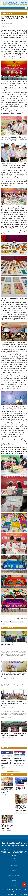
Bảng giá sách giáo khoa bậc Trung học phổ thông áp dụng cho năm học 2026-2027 (6, 762)
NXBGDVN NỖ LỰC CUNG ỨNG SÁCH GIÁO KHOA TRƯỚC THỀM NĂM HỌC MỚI (7, 826)
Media (14, 873)
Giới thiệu (14, 860)
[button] (9, 770)
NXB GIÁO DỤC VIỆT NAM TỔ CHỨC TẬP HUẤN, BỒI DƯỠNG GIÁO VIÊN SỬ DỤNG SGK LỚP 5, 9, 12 (13, 674)
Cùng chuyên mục (8, 628)
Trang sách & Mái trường (14, 875)
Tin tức (14, 863)
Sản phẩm (14, 865)
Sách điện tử (14, 868)
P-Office (14, 883)
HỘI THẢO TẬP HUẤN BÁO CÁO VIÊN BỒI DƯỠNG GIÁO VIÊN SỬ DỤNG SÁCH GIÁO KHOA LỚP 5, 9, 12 (13, 703)
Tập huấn (14, 870)
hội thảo (3, 624)
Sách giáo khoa (13, 621)
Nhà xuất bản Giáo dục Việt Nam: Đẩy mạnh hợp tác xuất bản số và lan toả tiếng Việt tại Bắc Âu (7, 790)
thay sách (21, 621)
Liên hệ (14, 885)
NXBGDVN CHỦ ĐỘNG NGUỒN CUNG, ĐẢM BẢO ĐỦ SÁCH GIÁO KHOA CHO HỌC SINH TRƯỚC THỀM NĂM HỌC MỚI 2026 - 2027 (20, 807)
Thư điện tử (14, 880)
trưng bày (6, 621)
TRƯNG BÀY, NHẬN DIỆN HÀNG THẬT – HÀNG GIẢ (20, 788)
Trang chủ (14, 858)
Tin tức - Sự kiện (8, 774)
